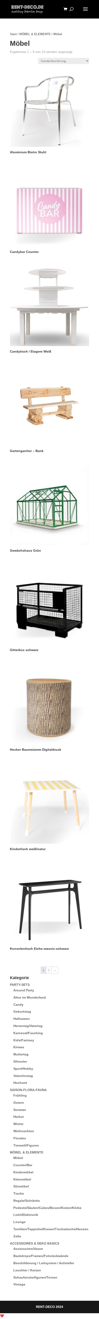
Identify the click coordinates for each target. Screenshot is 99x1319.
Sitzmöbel (21, 1186)
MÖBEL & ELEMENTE (35, 34)
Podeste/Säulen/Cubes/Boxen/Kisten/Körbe (47, 1208)
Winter (18, 1124)
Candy (18, 1004)
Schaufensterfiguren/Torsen (35, 1277)
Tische (18, 1193)
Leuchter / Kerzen (27, 1270)
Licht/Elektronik (25, 1215)
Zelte (17, 1236)
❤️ (2, 1316)
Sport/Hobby (23, 1068)
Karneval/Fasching (28, 1033)
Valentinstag (23, 1076)
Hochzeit (20, 1083)
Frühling (20, 1095)
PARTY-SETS (20, 985)
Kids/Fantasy (23, 1040)
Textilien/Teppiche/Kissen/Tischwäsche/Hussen (50, 1229)
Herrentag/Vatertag (28, 1026)
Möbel (18, 1158)
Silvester (20, 1061)
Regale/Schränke (26, 1200)
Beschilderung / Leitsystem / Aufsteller (43, 1263)
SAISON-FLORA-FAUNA (28, 1090)
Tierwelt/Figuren (26, 1145)
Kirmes (18, 1047)
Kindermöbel (23, 1172)
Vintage (19, 1284)
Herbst (18, 1117)
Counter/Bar (22, 1165)
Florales (19, 1138)
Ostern (18, 1102)
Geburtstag (22, 1011)
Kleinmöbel (22, 1179)
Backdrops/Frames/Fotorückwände (40, 1256)
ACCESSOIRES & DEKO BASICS (34, 1243)
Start (13, 34)
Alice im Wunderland (29, 997)
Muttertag (21, 1054)
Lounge (19, 1222)
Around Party (23, 990)
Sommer (19, 1110)
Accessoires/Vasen (28, 1249)
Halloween (21, 1019)
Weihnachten (23, 1131)
